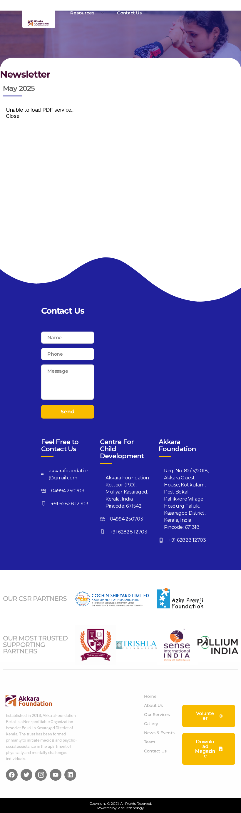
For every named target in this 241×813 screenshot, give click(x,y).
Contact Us (129, 13)
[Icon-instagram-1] (41, 775)
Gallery (163, 6)
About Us (73, 6)
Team (99, 6)
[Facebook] (12, 775)
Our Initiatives (130, 6)
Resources (82, 13)
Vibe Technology (131, 808)
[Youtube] (55, 775)
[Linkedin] (70, 775)
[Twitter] (26, 775)
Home (48, 6)
